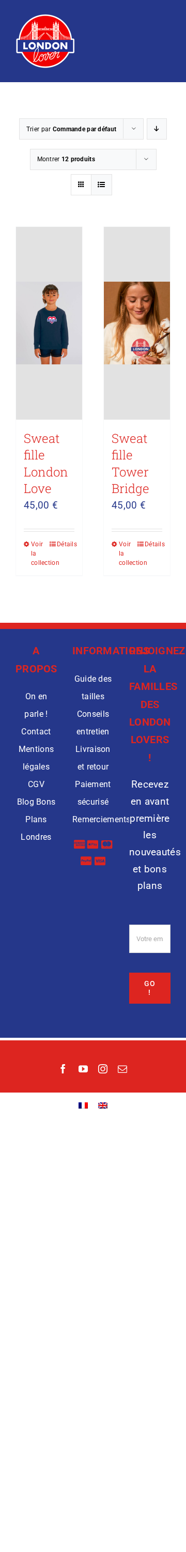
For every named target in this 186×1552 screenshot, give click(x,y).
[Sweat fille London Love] (49, 323)
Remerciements (101, 819)
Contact (36, 731)
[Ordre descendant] (157, 129)
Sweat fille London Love (46, 463)
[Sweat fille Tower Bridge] (137, 323)
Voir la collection (40, 553)
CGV (36, 784)
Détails (65, 544)
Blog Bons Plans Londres (36, 819)
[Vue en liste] (101, 185)
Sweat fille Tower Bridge (130, 463)
